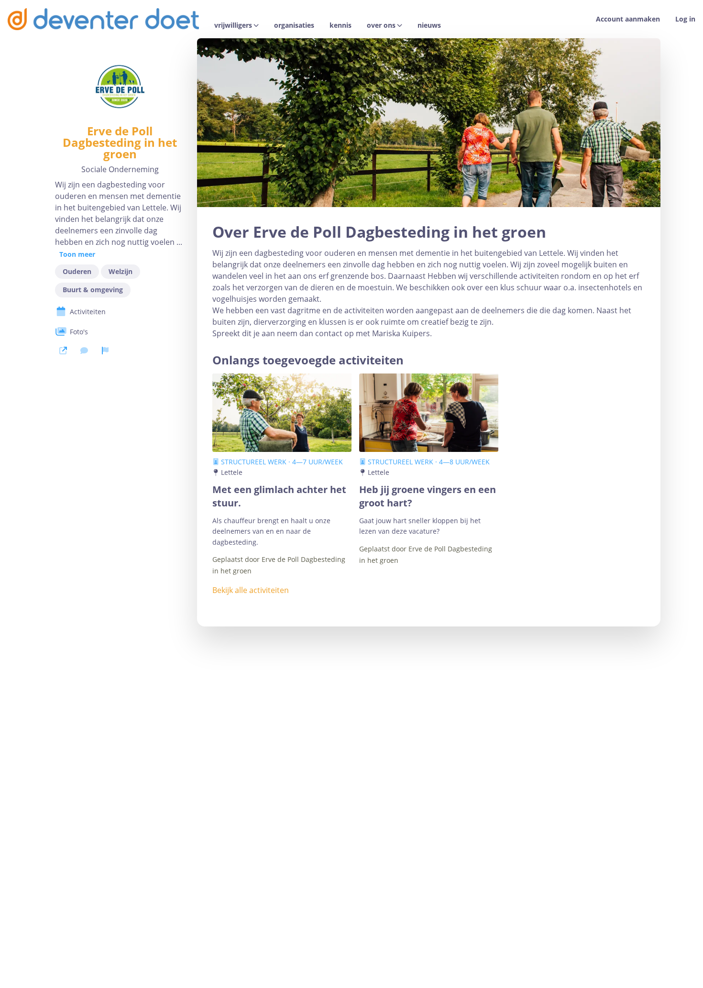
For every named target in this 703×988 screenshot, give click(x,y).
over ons (381, 25)
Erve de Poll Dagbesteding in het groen (120, 142)
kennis (341, 25)
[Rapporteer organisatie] (105, 350)
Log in (685, 19)
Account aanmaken (628, 19)
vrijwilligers (233, 25)
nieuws (429, 25)
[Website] (63, 350)
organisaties (294, 25)
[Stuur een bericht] (84, 350)
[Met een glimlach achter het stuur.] (282, 412)
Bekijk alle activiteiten (250, 590)
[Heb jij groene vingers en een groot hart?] (428, 412)
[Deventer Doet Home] (103, 19)
